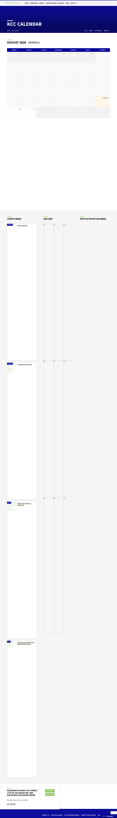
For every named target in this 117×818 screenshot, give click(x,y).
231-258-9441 (11, 804)
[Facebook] (105, 3)
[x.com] (11, 815)
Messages (61, 3)
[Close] (115, 816)
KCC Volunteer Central (72, 815)
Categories (98, 30)
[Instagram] (107, 3)
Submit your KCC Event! (88, 815)
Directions (49, 794)
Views (91, 30)
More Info (50, 790)
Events (86, 30)
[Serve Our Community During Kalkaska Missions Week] (11, 709)
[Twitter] (103, 3)
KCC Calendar (15, 30)
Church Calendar (51, 3)
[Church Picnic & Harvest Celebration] (11, 570)
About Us (74, 3)
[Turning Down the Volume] (11, 431)
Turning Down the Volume (24, 364)
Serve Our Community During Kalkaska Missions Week (25, 643)
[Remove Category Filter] (42, 42)
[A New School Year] (11, 292)
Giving (67, 3)
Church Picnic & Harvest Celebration (24, 504)
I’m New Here (34, 3)
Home (8, 30)
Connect (41, 3)
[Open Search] (99, 3)
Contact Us (45, 815)
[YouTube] (109, 3)
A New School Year (22, 225)
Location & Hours (57, 815)
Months (106, 30)
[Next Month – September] (104, 42)
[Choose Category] (109, 42)
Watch (27, 3)
